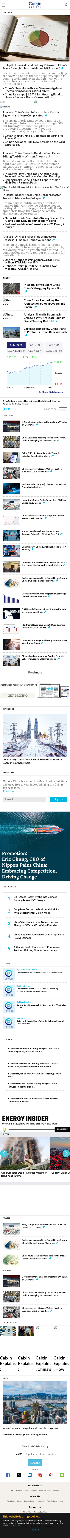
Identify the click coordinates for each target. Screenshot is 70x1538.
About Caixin (11, 1501)
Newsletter (19, 1490)
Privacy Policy (27, 1512)
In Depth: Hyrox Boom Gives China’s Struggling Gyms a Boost (44, 286)
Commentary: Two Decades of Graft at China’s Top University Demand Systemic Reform (37, 989)
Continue (35, 1529)
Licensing (56, 1490)
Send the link (35, 1463)
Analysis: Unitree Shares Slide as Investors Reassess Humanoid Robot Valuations (29, 238)
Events (19, 1501)
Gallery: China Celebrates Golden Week (23, 1172)
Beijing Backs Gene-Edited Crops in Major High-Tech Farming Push (32, 181)
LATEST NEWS (8, 416)
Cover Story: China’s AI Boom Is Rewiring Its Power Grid (34, 137)
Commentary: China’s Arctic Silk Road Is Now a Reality (39, 972)
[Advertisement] (35, 1199)
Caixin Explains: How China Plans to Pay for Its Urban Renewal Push (45, 330)
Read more (35, 672)
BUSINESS (7, 1270)
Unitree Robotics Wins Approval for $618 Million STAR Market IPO (32, 261)
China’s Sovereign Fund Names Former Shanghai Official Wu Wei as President (36, 923)
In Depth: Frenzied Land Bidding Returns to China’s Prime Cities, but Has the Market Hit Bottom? (35, 66)
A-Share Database (51, 392)
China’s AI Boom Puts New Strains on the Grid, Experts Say (35, 143)
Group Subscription (45, 1490)
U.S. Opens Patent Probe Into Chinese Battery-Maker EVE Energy (35, 898)
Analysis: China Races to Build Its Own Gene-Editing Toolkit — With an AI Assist (31, 154)
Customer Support (29, 1501)
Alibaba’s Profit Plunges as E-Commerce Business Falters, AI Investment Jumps (37, 948)
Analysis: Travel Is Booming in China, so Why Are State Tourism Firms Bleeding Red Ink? (44, 318)
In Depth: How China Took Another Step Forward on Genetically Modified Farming (32, 175)
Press (61, 1501)
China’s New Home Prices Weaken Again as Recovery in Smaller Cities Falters (33, 89)
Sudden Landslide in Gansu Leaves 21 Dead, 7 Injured (34, 225)
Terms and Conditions (40, 1512)
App (12, 1490)
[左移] (3, 1153)
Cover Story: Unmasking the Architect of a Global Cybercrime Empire (44, 303)
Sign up (59, 799)
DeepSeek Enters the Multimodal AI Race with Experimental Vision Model (37, 911)
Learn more (15, 1525)
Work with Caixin (52, 1501)
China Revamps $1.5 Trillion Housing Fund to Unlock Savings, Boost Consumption (34, 95)
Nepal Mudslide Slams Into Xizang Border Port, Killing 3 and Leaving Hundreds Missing (35, 219)
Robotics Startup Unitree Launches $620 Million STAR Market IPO (31, 267)
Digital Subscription (31, 1490)
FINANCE (6, 1218)
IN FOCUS (6, 1134)
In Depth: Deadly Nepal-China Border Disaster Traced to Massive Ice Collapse (32, 196)
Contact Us (41, 1501)
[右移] (66, 1153)
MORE (63, 409)
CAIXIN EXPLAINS (10, 1323)
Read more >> (11, 791)
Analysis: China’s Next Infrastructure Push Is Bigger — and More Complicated (31, 113)
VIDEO (5, 1378)
